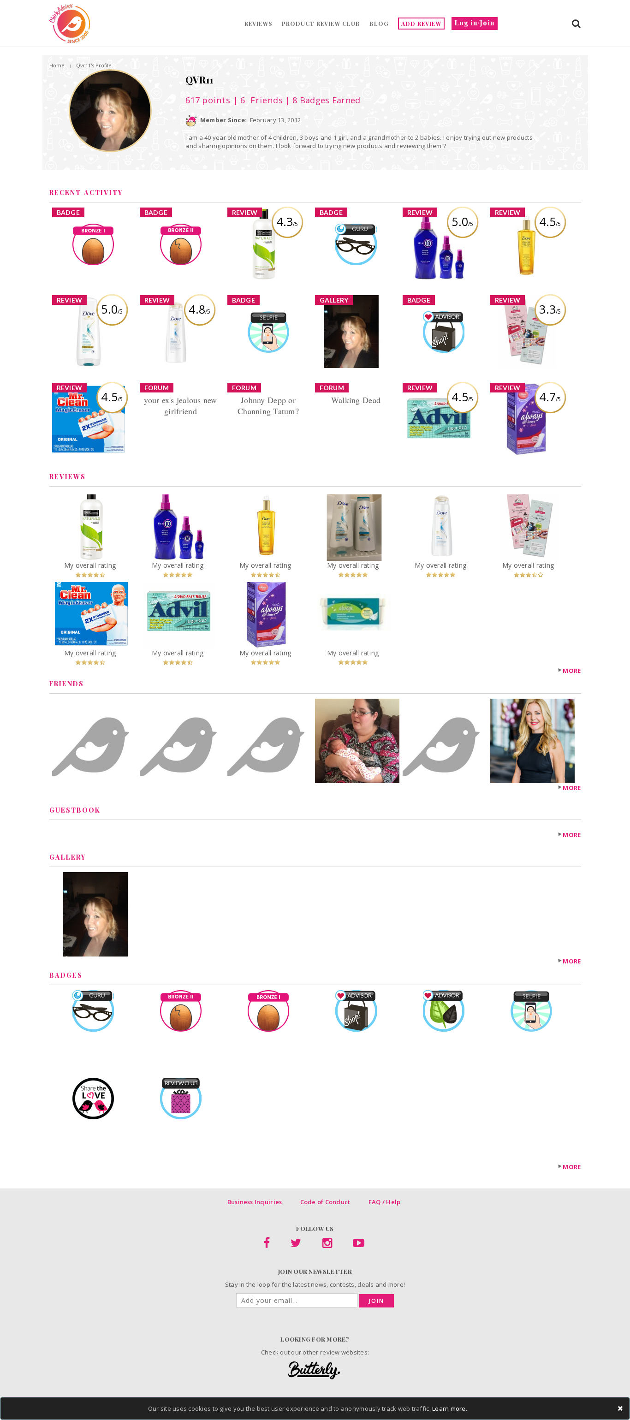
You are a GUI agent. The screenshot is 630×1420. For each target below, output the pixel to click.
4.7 (550, 396)
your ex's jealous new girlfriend (180, 405)
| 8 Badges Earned (322, 100)
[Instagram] (327, 1245)
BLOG (379, 23)
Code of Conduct (325, 1202)
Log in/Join (474, 22)
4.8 (199, 309)
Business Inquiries (254, 1202)
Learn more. (449, 1408)
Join (376, 1301)
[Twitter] (296, 1245)
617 (208, 100)
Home (57, 65)
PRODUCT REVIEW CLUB (321, 23)
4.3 (287, 221)
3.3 (550, 309)
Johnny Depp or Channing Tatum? (268, 405)
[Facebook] (266, 1245)
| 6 (257, 100)
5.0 (462, 221)
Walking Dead (355, 399)
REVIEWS (258, 23)
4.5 (550, 221)
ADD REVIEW (421, 23)
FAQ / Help (384, 1202)
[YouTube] (358, 1245)
